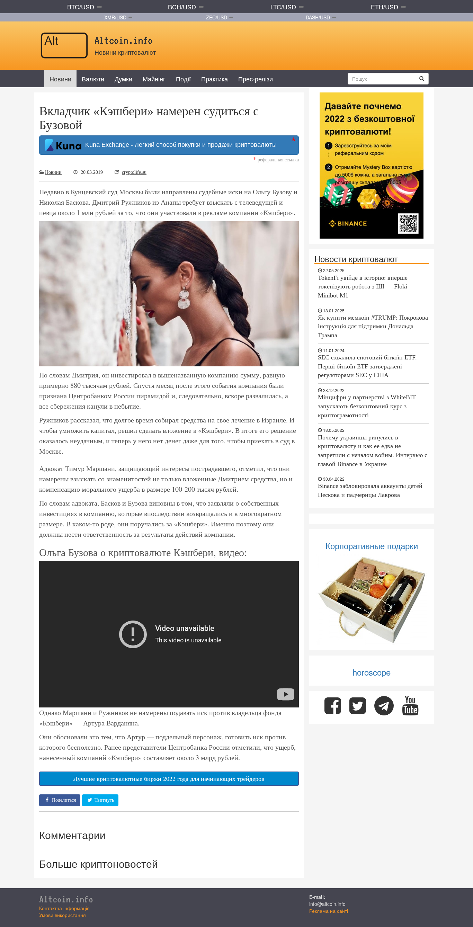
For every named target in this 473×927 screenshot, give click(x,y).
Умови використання (62, 914)
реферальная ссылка (276, 159)
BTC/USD (80, 6)
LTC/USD (283, 6)
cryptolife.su (134, 172)
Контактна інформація (64, 907)
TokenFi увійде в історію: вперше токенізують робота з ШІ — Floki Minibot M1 (363, 286)
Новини (60, 78)
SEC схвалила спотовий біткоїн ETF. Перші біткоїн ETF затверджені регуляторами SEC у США (367, 366)
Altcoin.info (66, 898)
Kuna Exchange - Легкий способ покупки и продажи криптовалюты (179, 144)
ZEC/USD (216, 17)
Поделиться (63, 800)
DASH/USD (318, 17)
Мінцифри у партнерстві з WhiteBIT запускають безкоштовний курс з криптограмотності (367, 406)
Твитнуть (103, 800)
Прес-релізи (255, 78)
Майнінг (154, 78)
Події (183, 78)
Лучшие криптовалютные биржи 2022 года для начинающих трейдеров (169, 778)
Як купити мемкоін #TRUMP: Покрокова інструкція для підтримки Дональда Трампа (373, 326)
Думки (123, 78)
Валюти (93, 78)
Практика (214, 78)
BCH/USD (182, 6)
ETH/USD (384, 6)
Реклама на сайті (328, 910)
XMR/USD (115, 17)
